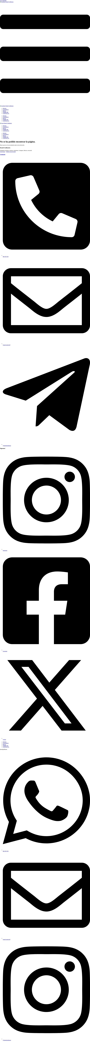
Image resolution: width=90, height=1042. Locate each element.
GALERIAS (6, 109)
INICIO (4, 108)
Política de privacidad (11, 151)
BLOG (4, 111)
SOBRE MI (5, 112)
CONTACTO (6, 113)
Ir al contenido (3, 0)
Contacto (2, 154)
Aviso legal (2, 151)
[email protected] (6, 939)
